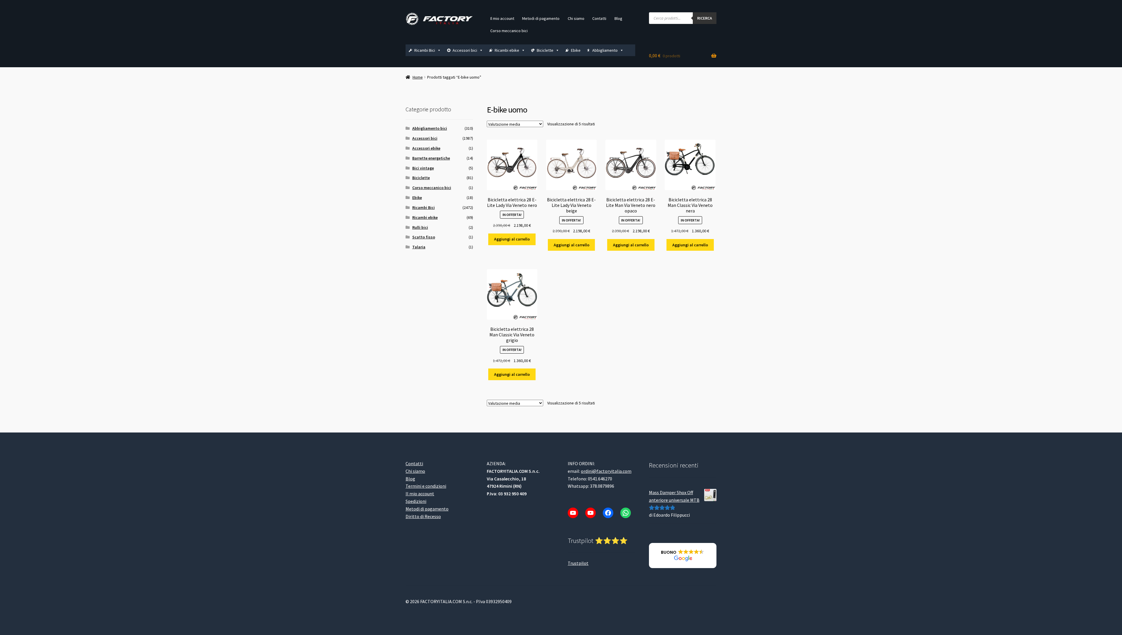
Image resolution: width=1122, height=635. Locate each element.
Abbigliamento (605, 50)
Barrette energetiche (431, 158)
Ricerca (704, 18)
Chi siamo (576, 18)
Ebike (576, 50)
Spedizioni (416, 501)
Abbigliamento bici (429, 128)
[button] (682, 555)
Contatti (599, 18)
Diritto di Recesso (423, 516)
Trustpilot (578, 563)
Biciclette (545, 50)
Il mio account (502, 18)
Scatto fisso (423, 237)
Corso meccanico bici (509, 30)
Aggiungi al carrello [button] (512, 239)
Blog (618, 18)
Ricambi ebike (507, 50)
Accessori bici (465, 50)
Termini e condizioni (426, 486)
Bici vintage (423, 168)
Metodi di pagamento (541, 18)
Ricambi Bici (424, 50)
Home (418, 77)
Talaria (418, 247)
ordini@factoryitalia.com (606, 471)
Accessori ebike (426, 148)
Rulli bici (420, 227)
